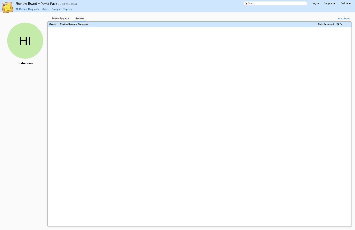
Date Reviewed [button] (326, 24)
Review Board (37, 3)
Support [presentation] (328, 3)
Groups (56, 9)
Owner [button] (52, 24)
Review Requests (60, 18)
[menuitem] (329, 3)
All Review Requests (27, 9)
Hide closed (343, 18)
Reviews (79, 18)
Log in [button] (315, 3)
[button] (341, 24)
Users (45, 9)
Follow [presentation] (344, 3)
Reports (67, 9)
